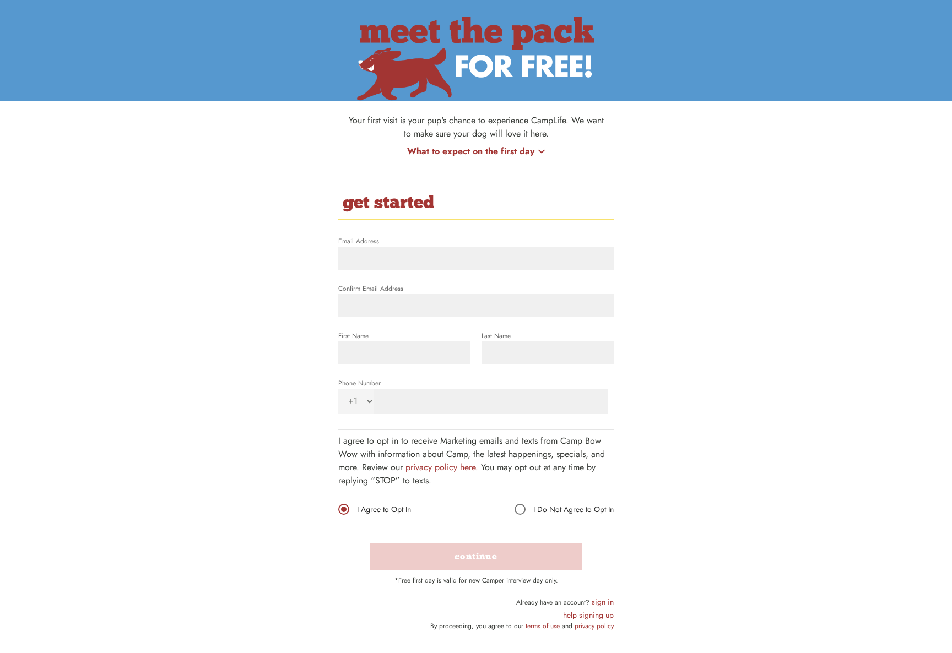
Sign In (603, 601)
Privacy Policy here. (441, 467)
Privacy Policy (594, 626)
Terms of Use (543, 626)
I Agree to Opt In (384, 509)
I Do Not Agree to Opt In (573, 509)
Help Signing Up (588, 615)
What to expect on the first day (470, 151)
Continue (476, 556)
